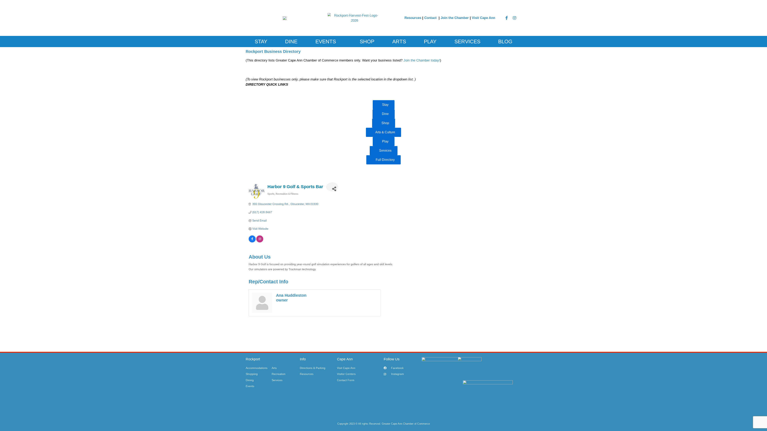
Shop (367, 41)
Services (467, 41)
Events (325, 41)
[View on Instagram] (259, 241)
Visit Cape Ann (483, 18)
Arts (399, 41)
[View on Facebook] (252, 241)
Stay (261, 41)
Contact (431, 18)
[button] (249, 72)
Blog (505, 41)
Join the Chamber (455, 18)
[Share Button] (332, 186)
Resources (412, 18)
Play (430, 41)
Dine (291, 41)
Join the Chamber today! (421, 60)
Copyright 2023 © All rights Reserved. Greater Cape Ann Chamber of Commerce (383, 423)
